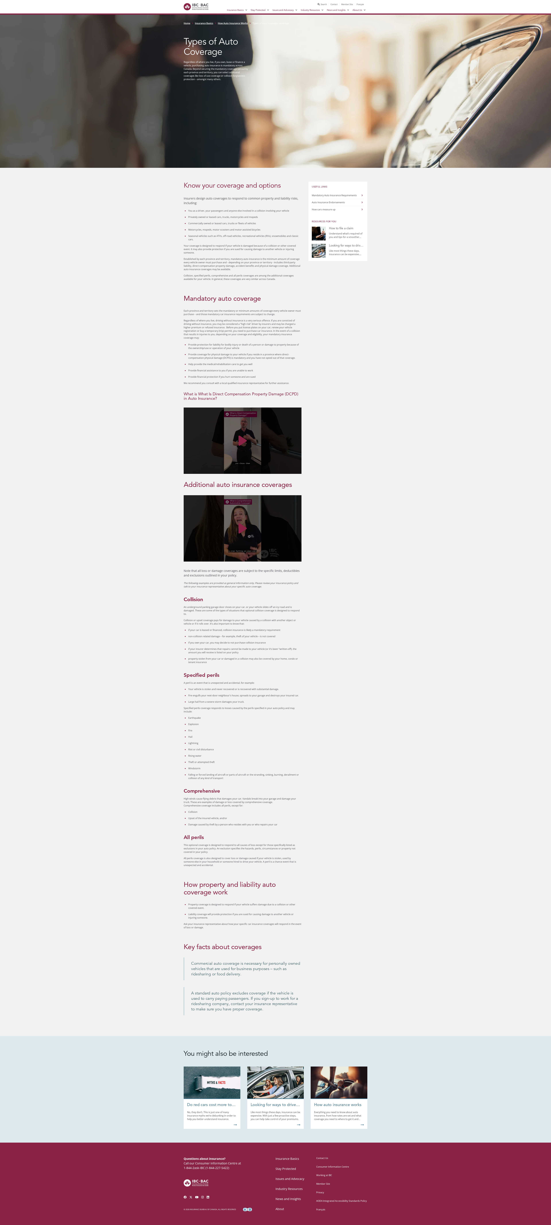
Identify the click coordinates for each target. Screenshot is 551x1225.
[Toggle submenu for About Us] (365, 10)
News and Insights (336, 10)
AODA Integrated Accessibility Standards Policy (341, 1200)
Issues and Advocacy (283, 10)
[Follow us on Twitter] (190, 1197)
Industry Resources (310, 10)
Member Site (347, 4)
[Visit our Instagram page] (202, 1197)
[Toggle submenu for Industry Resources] (322, 10)
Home (187, 23)
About (280, 1209)
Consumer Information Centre (332, 1166)
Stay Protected (258, 10)
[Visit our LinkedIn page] (208, 1197)
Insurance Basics (235, 10)
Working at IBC (324, 1175)
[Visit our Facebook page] (185, 1197)
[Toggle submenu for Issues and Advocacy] (296, 10)
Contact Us (322, 1158)
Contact (334, 4)
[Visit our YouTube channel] (196, 1197)
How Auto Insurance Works (233, 23)
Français (360, 4)
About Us (357, 10)
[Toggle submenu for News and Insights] (348, 10)
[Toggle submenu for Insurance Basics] (246, 10)
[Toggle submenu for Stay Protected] (268, 10)
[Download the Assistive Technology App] (247, 1209)
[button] (242, 441)
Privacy (320, 1192)
